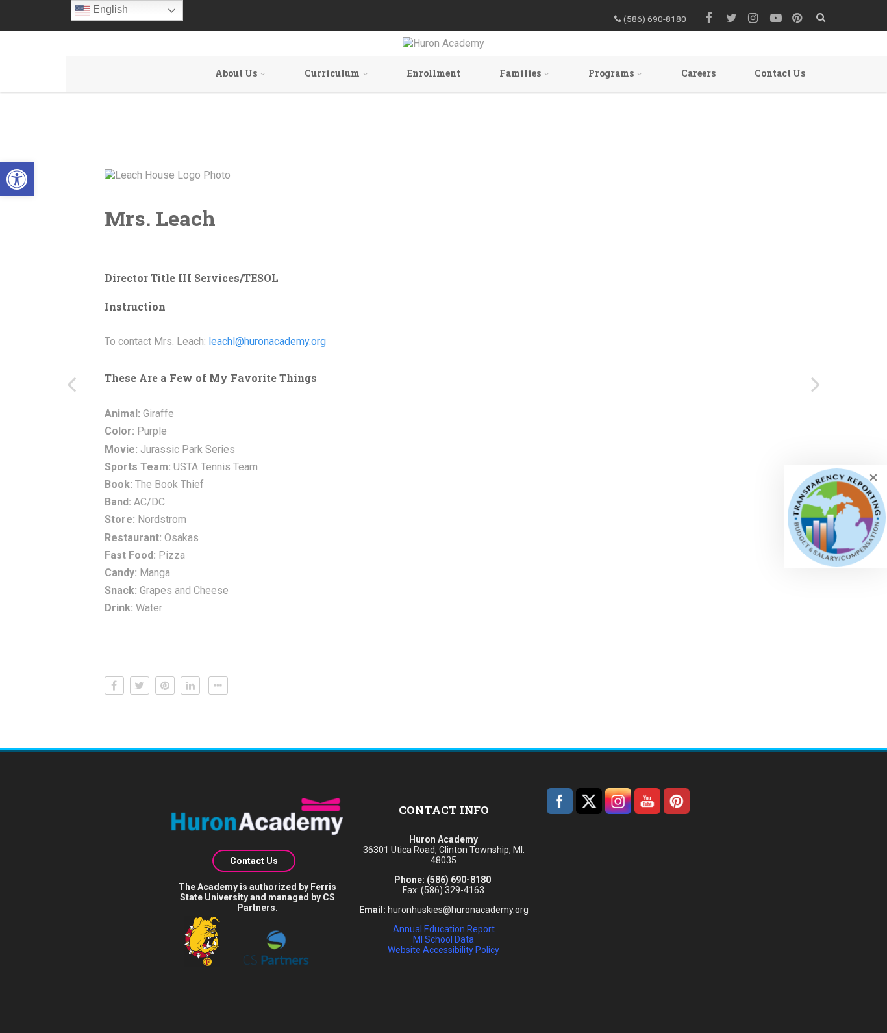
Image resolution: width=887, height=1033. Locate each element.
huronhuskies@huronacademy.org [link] (458, 909)
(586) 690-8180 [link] (459, 879)
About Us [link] (236, 73)
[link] (17, 179)
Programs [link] (611, 73)
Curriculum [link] (332, 73)
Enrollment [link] (433, 73)
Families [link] (520, 73)
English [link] (109, 9)
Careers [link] (698, 73)
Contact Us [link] (780, 73)
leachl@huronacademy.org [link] (267, 341)
